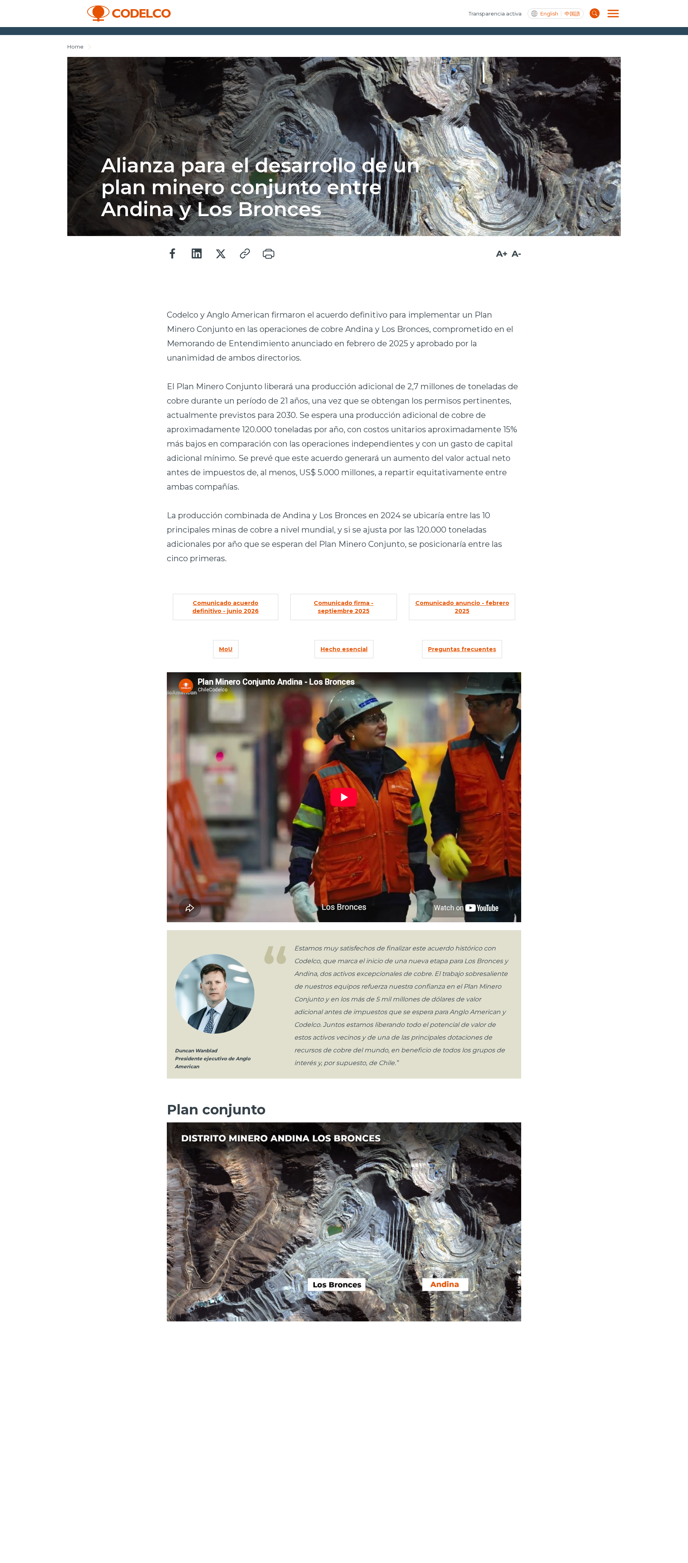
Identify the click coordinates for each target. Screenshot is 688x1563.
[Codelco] (129, 13)
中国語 (572, 13)
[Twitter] (221, 254)
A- (516, 253)
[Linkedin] (197, 254)
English (549, 13)
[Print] (268, 254)
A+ (502, 253)
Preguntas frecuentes (462, 649)
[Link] (244, 254)
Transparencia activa (495, 13)
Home (75, 46)
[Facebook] (173, 254)
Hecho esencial (344, 649)
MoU (226, 649)
